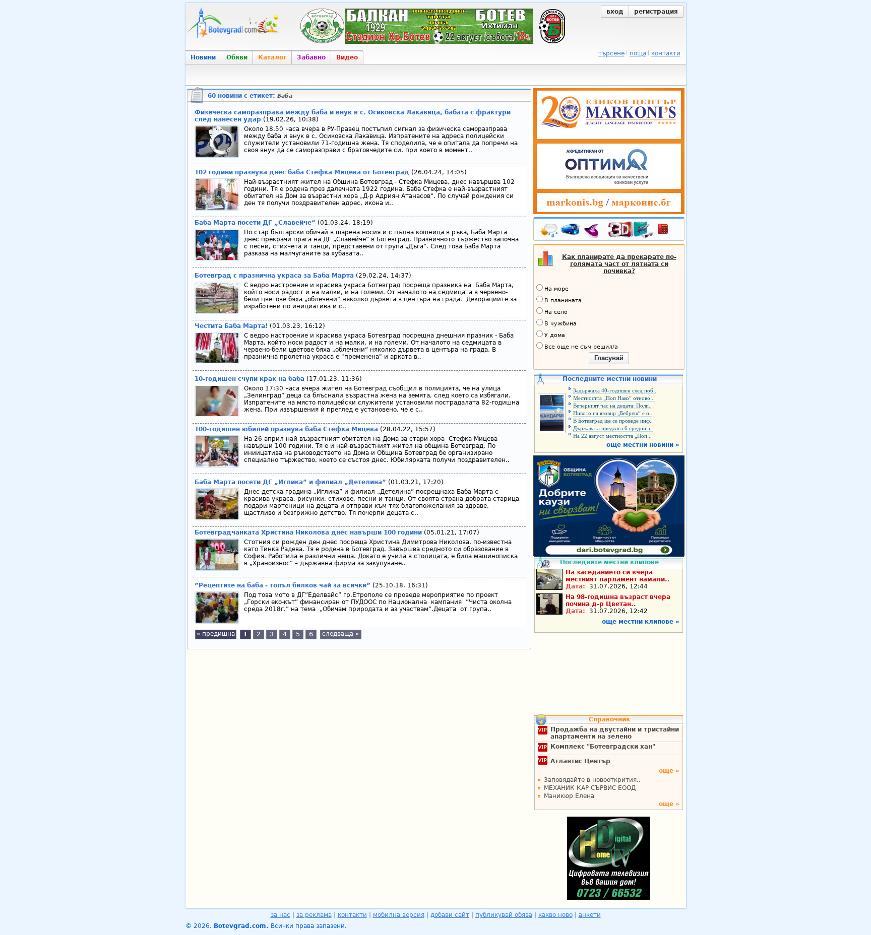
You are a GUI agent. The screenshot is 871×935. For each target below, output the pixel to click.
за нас (280, 914)
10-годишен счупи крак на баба (249, 378)
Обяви (236, 57)
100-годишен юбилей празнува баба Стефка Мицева (286, 429)
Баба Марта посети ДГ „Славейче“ (255, 222)
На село (556, 312)
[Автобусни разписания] (572, 231)
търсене (611, 53)
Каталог (272, 57)
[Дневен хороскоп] (594, 231)
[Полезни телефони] (668, 231)
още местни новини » (642, 444)
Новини (203, 57)
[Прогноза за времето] (549, 231)
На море (556, 289)
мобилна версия (398, 914)
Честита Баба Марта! (231, 325)
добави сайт (449, 914)
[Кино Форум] (630, 230)
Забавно (311, 57)
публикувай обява (503, 914)
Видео (347, 57)
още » (669, 770)
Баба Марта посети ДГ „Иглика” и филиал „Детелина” (290, 482)
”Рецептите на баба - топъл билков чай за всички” (282, 585)
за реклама (314, 914)
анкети (590, 914)
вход (615, 11)
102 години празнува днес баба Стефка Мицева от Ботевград (302, 172)
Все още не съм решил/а (581, 347)
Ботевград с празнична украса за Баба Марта (274, 275)
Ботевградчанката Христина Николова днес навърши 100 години (308, 532)
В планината (563, 300)
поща (638, 53)
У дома (554, 335)
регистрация (656, 11)
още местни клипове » (640, 621)
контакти (665, 53)
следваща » (340, 633)
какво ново (555, 914)
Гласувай (609, 358)
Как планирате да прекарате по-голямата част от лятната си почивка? (619, 264)
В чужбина (560, 323)
